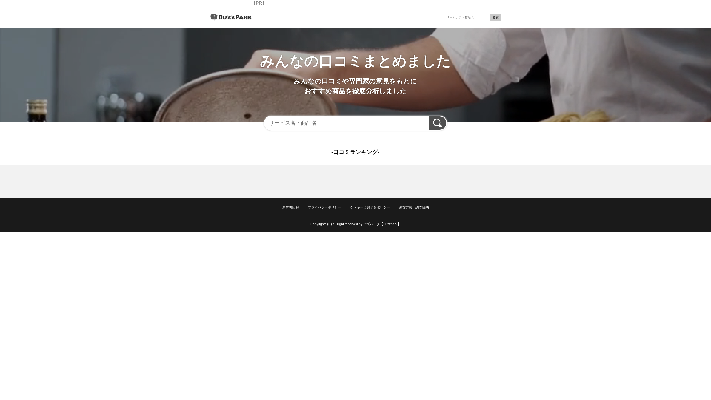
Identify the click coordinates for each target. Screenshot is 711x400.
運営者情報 (290, 207)
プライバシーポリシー (324, 207)
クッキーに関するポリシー (370, 207)
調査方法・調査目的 (414, 207)
